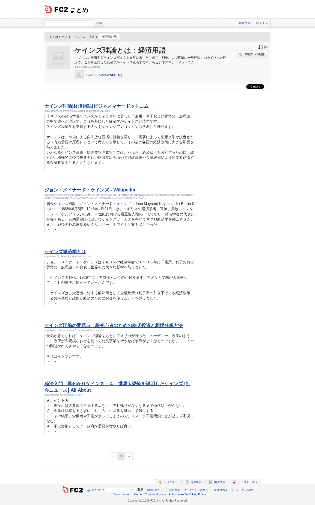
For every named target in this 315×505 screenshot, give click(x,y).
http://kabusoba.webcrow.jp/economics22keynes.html (74, 330)
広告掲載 (247, 490)
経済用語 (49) (109, 36)
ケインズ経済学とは (65, 251)
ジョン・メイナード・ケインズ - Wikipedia (90, 189)
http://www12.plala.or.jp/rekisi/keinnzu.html (68, 256)
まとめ (79, 9)
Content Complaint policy (150, 494)
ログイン (262, 23)
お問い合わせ (154, 490)
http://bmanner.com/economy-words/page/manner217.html (77, 110)
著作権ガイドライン (226, 490)
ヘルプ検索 (136, 489)
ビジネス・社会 (83, 36)
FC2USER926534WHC (101, 75)
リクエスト (171, 482)
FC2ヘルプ (97, 490)
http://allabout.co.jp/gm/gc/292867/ (64, 394)
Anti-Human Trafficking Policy (187, 494)
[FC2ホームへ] (72, 490)
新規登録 (245, 23)
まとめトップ (58, 36)
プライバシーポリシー (197, 490)
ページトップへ (247, 482)
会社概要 (174, 490)
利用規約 (196, 482)
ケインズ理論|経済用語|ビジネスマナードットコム (97, 106)
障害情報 (219, 482)
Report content (122, 494)
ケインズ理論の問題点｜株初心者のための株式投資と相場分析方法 (114, 325)
